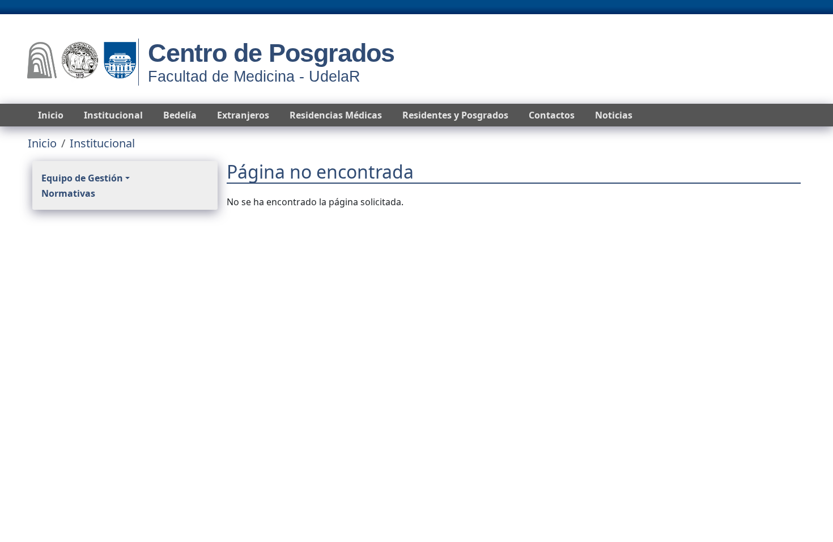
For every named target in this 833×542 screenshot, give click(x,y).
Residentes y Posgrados (455, 115)
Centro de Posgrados (271, 53)
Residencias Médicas (336, 115)
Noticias (613, 115)
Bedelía (180, 115)
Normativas (68, 193)
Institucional (113, 115)
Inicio (50, 115)
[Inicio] (81, 61)
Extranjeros (243, 115)
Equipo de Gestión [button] (82, 178)
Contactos (552, 115)
